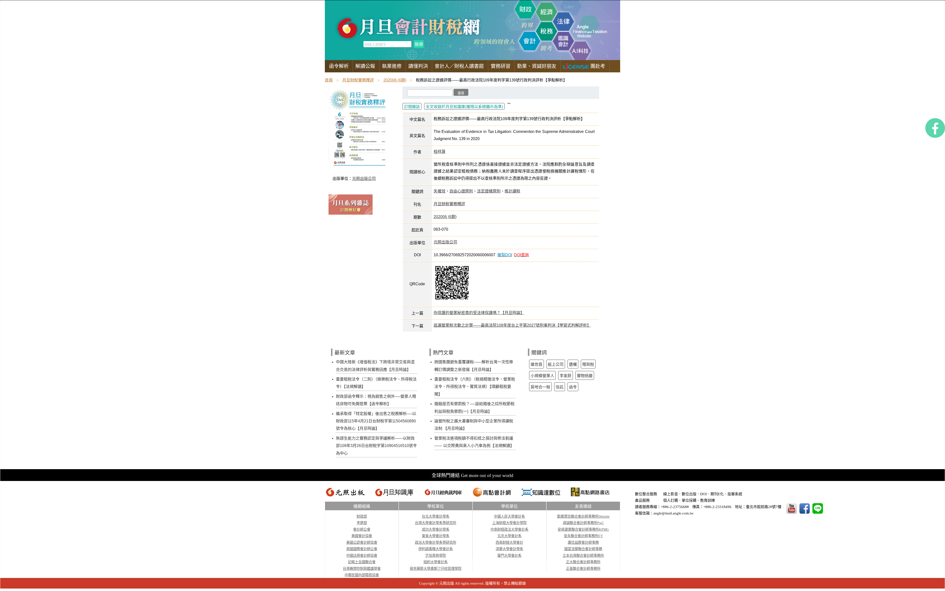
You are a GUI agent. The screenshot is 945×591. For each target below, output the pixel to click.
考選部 (362, 523)
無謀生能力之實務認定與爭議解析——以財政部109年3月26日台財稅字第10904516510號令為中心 (376, 445)
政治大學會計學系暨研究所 (435, 542)
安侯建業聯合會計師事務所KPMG (583, 529)
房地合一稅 (540, 387)
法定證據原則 (489, 191)
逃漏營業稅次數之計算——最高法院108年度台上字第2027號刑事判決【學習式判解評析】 (512, 325)
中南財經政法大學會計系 (509, 529)
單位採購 (689, 500)
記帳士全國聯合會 (362, 562)
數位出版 (689, 494)
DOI (703, 494)
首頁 (329, 80)
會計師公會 (361, 529)
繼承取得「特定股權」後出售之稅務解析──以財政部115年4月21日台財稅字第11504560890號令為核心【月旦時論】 (376, 421)
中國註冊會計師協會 (361, 556)
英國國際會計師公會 (361, 549)
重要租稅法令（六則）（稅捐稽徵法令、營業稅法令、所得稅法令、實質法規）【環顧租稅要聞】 (474, 386)
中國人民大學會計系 (509, 516)
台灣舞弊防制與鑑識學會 (362, 569)
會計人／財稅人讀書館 (459, 66)
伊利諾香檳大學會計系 (435, 549)
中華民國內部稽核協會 (362, 575)
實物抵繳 (585, 376)
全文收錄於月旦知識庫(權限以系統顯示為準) (464, 107)
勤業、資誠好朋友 (536, 66)
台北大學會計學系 (435, 516)
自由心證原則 (461, 191)
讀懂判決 (418, 66)
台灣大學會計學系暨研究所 (435, 523)
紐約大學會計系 (436, 562)
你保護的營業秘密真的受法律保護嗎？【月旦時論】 (479, 313)
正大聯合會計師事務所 (583, 562)
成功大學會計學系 (435, 529)
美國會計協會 (361, 536)
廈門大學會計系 (509, 556)
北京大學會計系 (509, 536)
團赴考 (597, 66)
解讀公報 (365, 66)
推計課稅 (512, 191)
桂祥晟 (439, 151)
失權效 (439, 191)
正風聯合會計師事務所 (583, 569)
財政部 (362, 516)
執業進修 (392, 66)
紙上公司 (556, 364)
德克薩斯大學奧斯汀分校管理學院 (435, 569)
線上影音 (670, 494)
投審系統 (734, 494)
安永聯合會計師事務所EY (583, 536)
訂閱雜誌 (412, 107)
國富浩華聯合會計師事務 (583, 549)
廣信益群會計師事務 (583, 542)
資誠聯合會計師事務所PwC (583, 523)
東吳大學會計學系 (435, 536)
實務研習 (500, 66)
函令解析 (339, 66)
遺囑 (573, 364)
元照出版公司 (364, 178)
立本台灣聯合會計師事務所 (583, 556)
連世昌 (536, 364)
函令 (573, 387)
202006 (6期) (394, 80)
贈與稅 (588, 364)
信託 (560, 387)
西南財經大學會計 (509, 542)
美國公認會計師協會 (361, 542)
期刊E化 (717, 494)
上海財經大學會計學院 (509, 523)
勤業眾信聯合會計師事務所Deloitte (583, 516)
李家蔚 (565, 376)
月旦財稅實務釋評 (358, 80)
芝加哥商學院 (435, 556)
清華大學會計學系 (509, 549)
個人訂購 (670, 500)
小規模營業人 (542, 376)
